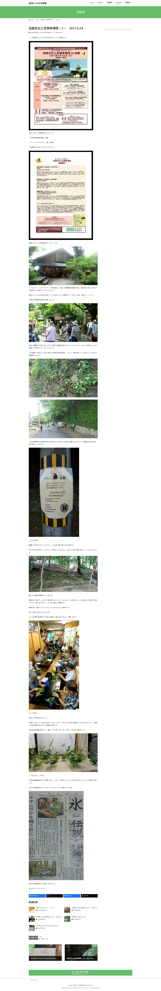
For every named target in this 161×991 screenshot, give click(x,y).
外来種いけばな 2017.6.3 (79, 917)
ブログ (40, 936)
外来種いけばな (44, 939)
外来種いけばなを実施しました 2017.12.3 (49, 917)
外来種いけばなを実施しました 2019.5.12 (84, 908)
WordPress (70, 987)
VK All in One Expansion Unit (92, 987)
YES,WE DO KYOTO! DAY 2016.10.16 (47, 926)
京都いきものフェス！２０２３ (45, 908)
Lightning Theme (80, 987)
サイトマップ (34, 980)
